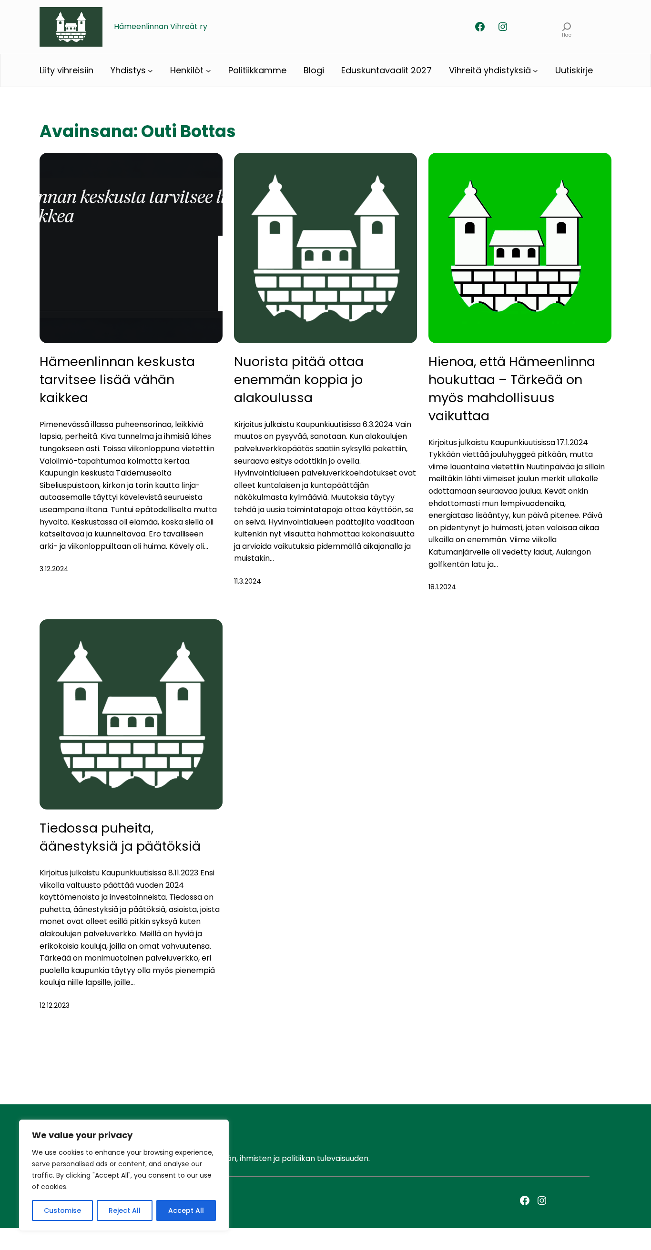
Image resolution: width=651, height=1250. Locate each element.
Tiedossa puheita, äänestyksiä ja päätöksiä (120, 837)
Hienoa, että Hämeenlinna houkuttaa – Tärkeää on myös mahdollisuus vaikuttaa (511, 388)
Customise (62, 1210)
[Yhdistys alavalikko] (150, 70)
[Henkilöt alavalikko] (208, 70)
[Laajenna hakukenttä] (567, 27)
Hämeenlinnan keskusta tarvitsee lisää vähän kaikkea (117, 380)
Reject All (125, 1210)
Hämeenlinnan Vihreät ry (160, 26)
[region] (124, 1175)
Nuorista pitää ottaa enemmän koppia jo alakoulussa (299, 380)
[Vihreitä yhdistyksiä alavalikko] (535, 70)
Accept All (186, 1210)
